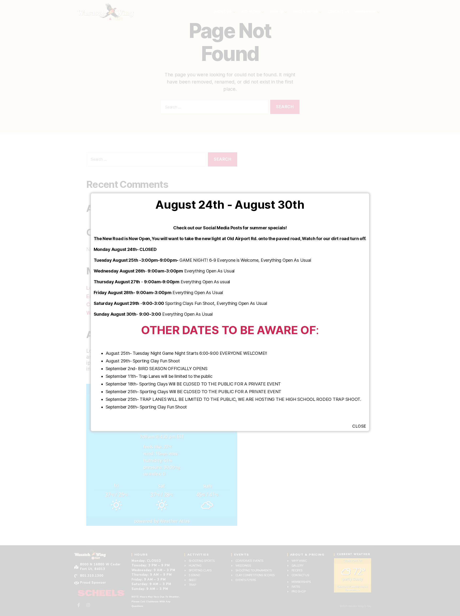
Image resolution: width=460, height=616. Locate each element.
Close (359, 426)
